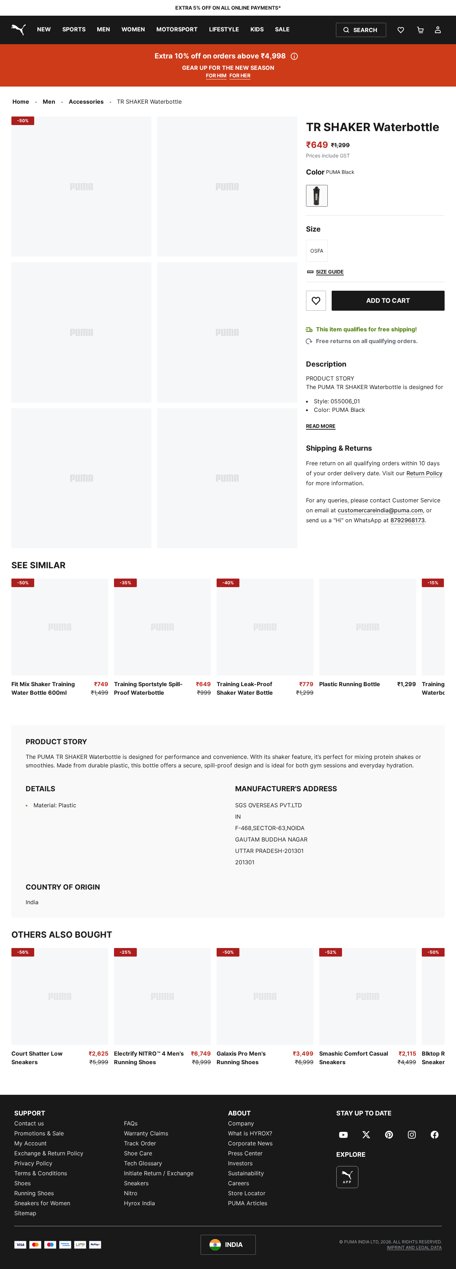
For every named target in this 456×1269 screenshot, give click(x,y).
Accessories (86, 101)
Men (49, 101)
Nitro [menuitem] (131, 1193)
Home (20, 101)
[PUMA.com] (17, 30)
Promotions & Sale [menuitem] (39, 1133)
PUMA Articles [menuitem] (247, 1203)
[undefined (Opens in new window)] (347, 1177)
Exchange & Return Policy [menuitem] (48, 1153)
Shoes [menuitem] (22, 1183)
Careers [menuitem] (238, 1183)
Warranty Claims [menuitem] (146, 1133)
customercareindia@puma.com (380, 510)
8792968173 (407, 520)
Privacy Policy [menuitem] (33, 1163)
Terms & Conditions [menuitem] (40, 1173)
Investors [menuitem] (240, 1163)
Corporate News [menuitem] (250, 1143)
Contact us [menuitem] (29, 1123)
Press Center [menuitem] (245, 1153)
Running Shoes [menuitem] (34, 1193)
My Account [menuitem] (30, 1143)
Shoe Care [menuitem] (138, 1153)
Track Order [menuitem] (140, 1143)
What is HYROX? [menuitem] (250, 1133)
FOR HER (239, 75)
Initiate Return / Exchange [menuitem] (158, 1173)
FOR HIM (216, 75)
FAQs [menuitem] (131, 1123)
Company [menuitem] (241, 1123)
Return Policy (424, 473)
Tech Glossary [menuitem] (143, 1163)
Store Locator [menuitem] (246, 1193)
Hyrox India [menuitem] (139, 1203)
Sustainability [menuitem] (246, 1173)
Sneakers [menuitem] (136, 1183)
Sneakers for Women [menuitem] (42, 1203)
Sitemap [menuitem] (25, 1213)
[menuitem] (44, 30)
